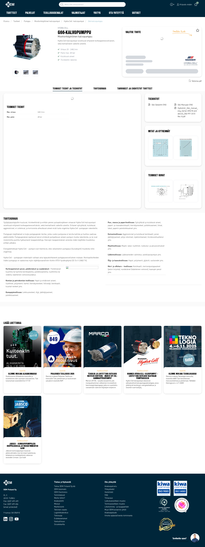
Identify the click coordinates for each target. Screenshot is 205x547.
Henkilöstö (109, 492)
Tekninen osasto (60, 510)
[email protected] (10, 507)
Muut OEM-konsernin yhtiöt (115, 510)
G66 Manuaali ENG (185, 105)
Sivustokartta (59, 524)
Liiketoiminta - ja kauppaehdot (117, 507)
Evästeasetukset (60, 518)
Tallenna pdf (197, 81)
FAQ (106, 495)
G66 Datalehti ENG (159, 105)
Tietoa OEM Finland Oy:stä (64, 486)
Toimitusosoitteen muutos (115, 504)
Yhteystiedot (109, 489)
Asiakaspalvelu (111, 486)
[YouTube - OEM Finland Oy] (17, 519)
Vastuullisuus (59, 521)
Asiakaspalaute (111, 512)
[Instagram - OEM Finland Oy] (11, 519)
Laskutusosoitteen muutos (115, 501)
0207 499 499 (13, 501)
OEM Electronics (60, 492)
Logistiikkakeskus (61, 512)
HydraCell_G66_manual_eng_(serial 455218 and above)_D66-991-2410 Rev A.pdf (188, 112)
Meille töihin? (59, 498)
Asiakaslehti (59, 501)
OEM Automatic (60, 489)
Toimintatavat (59, 495)
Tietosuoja (58, 515)
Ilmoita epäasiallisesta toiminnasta (118, 515)
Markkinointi (59, 507)
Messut (57, 504)
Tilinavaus (109, 498)
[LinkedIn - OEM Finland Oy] (5, 519)
